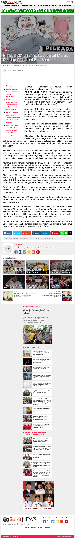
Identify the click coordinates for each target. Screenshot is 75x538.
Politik (5, 50)
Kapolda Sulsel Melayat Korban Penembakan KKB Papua (41, 368)
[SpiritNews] (38, 2)
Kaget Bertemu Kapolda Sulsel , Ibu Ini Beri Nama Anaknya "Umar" (42, 391)
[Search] (73, 2)
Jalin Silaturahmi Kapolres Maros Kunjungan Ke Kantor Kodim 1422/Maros (41, 456)
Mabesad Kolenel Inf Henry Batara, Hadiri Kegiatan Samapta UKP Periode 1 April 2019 (42, 377)
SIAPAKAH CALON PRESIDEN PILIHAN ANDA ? (36, 286)
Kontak (40, 527)
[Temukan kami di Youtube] (38, 252)
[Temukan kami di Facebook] (16, 252)
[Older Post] (69, 292)
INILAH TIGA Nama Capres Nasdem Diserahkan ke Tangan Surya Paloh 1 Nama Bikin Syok (13, 117)
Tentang (33, 527)
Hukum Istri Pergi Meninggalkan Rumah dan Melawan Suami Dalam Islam (42, 410)
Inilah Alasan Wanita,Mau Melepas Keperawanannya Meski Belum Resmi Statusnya (42, 361)
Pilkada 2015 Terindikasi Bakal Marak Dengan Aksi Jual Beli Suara (35, 57)
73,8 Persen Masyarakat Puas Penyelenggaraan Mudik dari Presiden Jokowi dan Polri (12, 104)
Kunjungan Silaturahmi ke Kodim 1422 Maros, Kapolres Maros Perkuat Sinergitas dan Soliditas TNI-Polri (41, 464)
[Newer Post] (6, 292)
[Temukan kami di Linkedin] (29, 252)
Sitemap (47, 527)
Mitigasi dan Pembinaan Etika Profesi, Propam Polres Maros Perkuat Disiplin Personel (36, 312)
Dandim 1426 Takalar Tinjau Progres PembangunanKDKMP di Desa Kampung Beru (41, 353)
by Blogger (69, 536)
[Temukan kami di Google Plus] (33, 252)
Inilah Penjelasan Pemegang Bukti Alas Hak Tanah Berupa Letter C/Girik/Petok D (42, 384)
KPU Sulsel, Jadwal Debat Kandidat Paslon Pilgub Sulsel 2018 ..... (13, 270)
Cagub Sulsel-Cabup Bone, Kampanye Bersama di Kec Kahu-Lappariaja (35, 270)
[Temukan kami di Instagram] (20, 252)
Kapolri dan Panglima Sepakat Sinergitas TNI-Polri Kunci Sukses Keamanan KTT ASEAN (41, 426)
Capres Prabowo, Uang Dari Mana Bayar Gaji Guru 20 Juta (13, 286)
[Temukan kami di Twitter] (25, 252)
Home (27, 527)
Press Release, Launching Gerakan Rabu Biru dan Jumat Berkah (60, 285)
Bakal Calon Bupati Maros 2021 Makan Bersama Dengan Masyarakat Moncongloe (12, 130)
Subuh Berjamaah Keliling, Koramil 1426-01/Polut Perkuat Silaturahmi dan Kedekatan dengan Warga (42, 448)
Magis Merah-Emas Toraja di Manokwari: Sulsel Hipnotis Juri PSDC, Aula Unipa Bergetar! (41, 418)
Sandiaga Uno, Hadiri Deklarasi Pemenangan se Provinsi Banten (61, 271)
